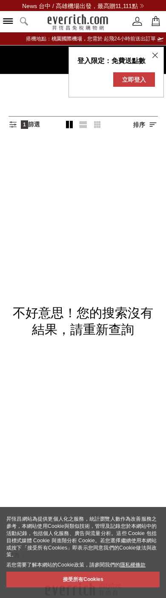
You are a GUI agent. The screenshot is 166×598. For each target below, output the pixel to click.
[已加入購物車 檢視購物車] (156, 21)
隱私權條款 (133, 565)
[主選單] (8, 21)
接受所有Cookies (83, 579)
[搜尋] (24, 21)
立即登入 (134, 79)
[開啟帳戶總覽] (137, 21)
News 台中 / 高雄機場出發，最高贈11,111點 (80, 6)
